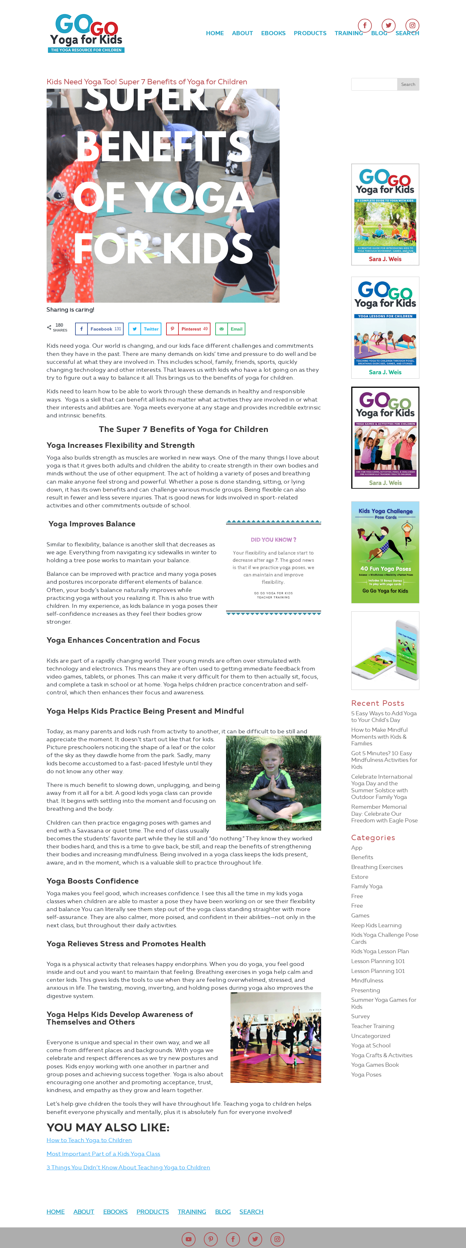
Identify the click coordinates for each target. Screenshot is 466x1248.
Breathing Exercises (377, 867)
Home (215, 34)
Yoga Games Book (375, 1064)
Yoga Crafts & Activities (381, 1055)
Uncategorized (370, 1035)
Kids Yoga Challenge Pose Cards (384, 938)
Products (310, 34)
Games (360, 915)
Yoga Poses (366, 1074)
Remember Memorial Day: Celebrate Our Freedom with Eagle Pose (384, 813)
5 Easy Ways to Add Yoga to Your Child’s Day (384, 717)
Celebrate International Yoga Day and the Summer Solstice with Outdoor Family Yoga (381, 787)
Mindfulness (367, 980)
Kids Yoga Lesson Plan (380, 951)
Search (407, 34)
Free (357, 896)
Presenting (365, 990)
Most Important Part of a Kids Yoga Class (103, 1153)
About (242, 34)
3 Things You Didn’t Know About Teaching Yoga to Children (128, 1167)
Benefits (362, 857)
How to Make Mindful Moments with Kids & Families (379, 736)
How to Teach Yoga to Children (89, 1140)
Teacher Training (372, 1026)
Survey (360, 1016)
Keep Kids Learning (376, 925)
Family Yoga (367, 886)
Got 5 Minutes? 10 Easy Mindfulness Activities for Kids (384, 760)
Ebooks (273, 34)
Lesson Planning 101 (378, 961)
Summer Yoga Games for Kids (384, 1003)
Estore (359, 876)
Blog (379, 34)
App (356, 847)
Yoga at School (371, 1045)
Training (349, 34)
